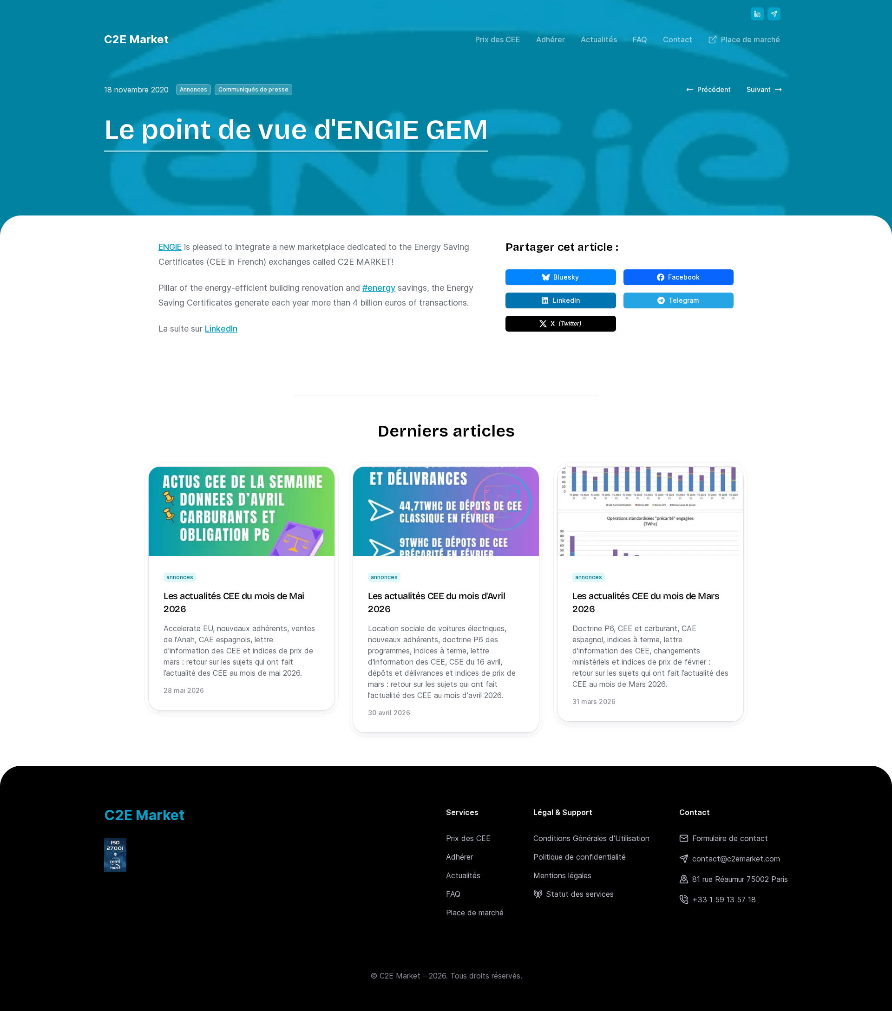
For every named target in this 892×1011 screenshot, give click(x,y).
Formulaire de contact (730, 838)
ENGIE (170, 247)
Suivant (767, 91)
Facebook (701, 279)
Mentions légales (562, 875)
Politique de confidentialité (579, 856)
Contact (677, 39)
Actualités (599, 39)
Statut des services (580, 894)
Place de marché (750, 39)
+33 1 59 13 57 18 (724, 899)
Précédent (714, 89)
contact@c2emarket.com (736, 858)
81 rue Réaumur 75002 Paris (740, 879)
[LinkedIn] (757, 13)
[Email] (773, 13)
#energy (378, 288)
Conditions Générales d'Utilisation (591, 838)
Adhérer (550, 39)
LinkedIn (221, 328)
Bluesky (584, 279)
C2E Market (136, 39)
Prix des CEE (497, 39)
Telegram (701, 302)
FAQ (640, 39)
